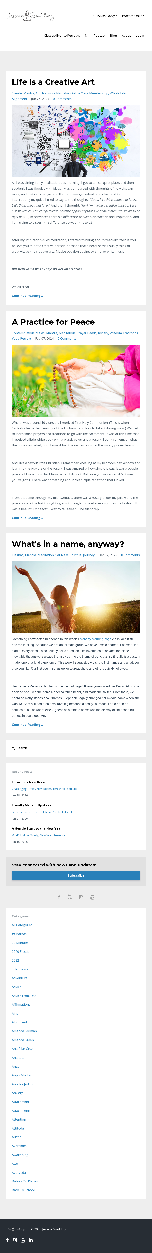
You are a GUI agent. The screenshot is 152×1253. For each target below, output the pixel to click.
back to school (23, 1190)
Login (140, 35)
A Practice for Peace (53, 322)
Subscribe (76, 875)
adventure (19, 978)
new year (46, 835)
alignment (19, 1022)
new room (44, 789)
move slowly (30, 835)
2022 (15, 960)
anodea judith (22, 1084)
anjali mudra (21, 1075)
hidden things (33, 812)
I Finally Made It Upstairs (31, 805)
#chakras (19, 934)
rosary (103, 333)
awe (15, 1163)
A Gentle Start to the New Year (37, 828)
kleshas (17, 555)
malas (40, 333)
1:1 (87, 35)
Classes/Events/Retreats (62, 35)
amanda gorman (24, 1031)
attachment (20, 1102)
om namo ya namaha (52, 93)
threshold (59, 789)
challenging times (23, 789)
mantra (28, 93)
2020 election (21, 951)
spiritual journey (82, 555)
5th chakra (20, 969)
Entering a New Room (29, 782)
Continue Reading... (27, 296)
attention (19, 1119)
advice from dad (24, 996)
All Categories (22, 925)
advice (16, 987)
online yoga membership (89, 93)
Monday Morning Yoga (95, 639)
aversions (19, 1146)
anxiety (17, 1093)
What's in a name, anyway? (68, 544)
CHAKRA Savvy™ (105, 16)
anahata (18, 1057)
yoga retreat (21, 338)
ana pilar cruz (22, 1048)
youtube (72, 789)
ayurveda (19, 1172)
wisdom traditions (124, 333)
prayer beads (86, 333)
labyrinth (68, 812)
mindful (16, 835)
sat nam (61, 555)
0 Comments (62, 99)
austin (16, 1137)
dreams (17, 812)
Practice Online (133, 16)
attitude (18, 1128)
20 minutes (20, 943)
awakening (20, 1155)
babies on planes (25, 1181)
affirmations (21, 1004)
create (17, 93)
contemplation (23, 333)
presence (59, 835)
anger (16, 1066)
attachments (21, 1110)
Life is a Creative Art (53, 82)
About (126, 35)
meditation (67, 333)
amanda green (23, 1040)
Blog (113, 35)
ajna (15, 1013)
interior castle (52, 812)
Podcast (99, 35)
